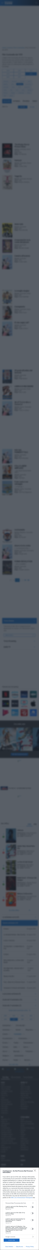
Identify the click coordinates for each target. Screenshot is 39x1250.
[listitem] (19, 1203)
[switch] (32, 1207)
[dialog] (19, 1209)
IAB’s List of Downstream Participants (21, 1197)
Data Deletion (9, 1246)
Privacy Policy (30, 1246)
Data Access (19, 1246)
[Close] (35, 1171)
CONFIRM (11, 1240)
